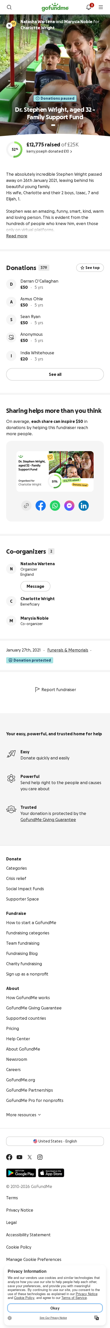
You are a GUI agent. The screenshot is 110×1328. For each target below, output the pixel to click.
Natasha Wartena (37, 563)
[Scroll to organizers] (13, 24)
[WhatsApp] (55, 505)
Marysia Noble (34, 618)
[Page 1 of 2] (53, 125)
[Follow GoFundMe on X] (30, 1157)
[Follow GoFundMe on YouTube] (19, 1157)
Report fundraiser (58, 689)
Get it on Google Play (21, 1172)
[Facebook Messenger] (69, 505)
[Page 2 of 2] (58, 125)
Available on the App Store (51, 1172)
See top (92, 268)
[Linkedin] (84, 505)
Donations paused (57, 98)
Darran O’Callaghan (39, 281)
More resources (21, 1114)
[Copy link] (26, 505)
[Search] (9, 7)
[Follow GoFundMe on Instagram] (40, 1157)
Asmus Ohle (31, 298)
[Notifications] (88, 7)
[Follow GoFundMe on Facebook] (9, 1157)
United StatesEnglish (57, 1141)
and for (59, 24)
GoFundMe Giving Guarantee (48, 819)
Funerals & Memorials (67, 650)
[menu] (101, 7)
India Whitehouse (37, 352)
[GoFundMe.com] (55, 7)
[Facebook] (41, 505)
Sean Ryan (30, 316)
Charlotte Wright (37, 598)
